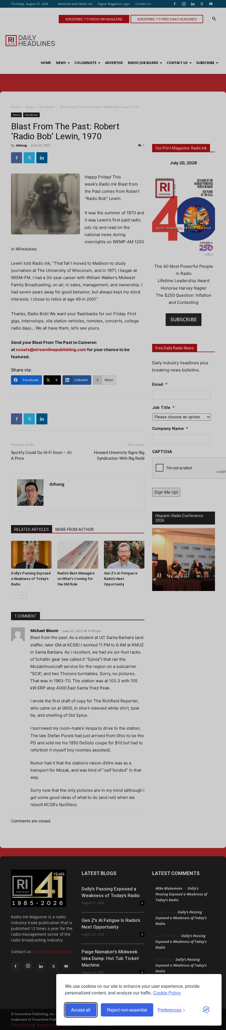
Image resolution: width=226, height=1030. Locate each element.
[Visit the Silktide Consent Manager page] (206, 1009)
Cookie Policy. (167, 992)
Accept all (80, 1010)
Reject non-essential (127, 1010)
